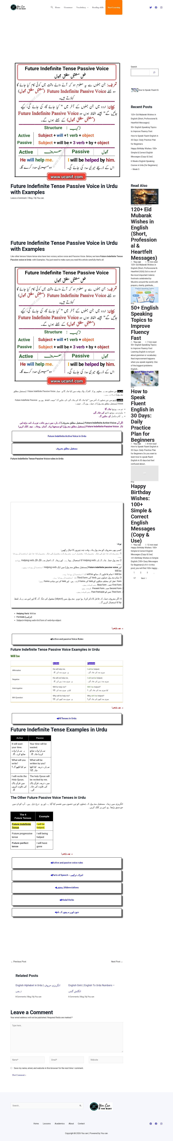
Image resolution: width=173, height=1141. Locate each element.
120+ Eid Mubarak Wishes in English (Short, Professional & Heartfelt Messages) (144, 118)
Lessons (47, 1123)
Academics (60, 1123)
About (71, 1123)
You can (137, 261)
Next (143, 578)
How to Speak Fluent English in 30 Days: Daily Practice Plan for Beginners (144, 139)
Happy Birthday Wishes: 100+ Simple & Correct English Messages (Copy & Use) (144, 152)
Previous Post (18, 961)
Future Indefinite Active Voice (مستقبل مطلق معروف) (88, 422)
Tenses (26, 818)
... (154, 572)
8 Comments (21, 997)
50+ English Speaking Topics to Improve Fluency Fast (144, 322)
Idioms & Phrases (145, 204)
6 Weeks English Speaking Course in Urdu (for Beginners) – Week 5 (144, 164)
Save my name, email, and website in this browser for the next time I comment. (48, 1068)
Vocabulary (81, 7)
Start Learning (114, 7)
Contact (81, 1123)
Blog (30, 198)
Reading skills (98, 7)
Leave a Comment (18, 198)
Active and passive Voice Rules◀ (66, 639)
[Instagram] (161, 7)
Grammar (68, 7)
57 (135, 578)
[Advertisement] (86, 33)
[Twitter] (151, 7)
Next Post (117, 961)
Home (57, 7)
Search (134, 67)
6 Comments (73, 997)
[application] (87, 7)
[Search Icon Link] (52, 7)
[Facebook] (156, 7)
